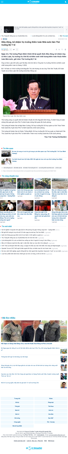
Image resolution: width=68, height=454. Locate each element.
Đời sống (17, 418)
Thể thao (51, 406)
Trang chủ (17, 398)
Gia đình (50, 414)
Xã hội (17, 402)
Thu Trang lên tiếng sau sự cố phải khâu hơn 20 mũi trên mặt (23, 237)
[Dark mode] (65, 1)
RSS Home (51, 441)
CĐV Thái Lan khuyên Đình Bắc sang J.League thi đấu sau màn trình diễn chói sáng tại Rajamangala (34, 246)
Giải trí (17, 414)
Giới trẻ (51, 410)
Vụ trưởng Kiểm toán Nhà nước (46, 167)
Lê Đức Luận (58, 167)
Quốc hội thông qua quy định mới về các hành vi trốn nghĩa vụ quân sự (25, 235)
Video (51, 398)
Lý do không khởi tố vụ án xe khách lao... (34, 36)
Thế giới (17, 406)
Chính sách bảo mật (19, 441)
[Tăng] (17, 49)
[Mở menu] (2, 1)
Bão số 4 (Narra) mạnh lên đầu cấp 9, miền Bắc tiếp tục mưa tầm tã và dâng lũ (28, 243)
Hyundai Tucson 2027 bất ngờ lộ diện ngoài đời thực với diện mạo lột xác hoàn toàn (30, 248)
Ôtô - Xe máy (51, 422)
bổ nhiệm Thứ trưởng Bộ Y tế (30, 167)
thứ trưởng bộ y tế (8, 167)
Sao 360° (50, 418)
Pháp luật (51, 402)
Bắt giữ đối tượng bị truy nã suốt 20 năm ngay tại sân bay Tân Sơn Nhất (26, 232)
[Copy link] (62, 49)
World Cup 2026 (17, 426)
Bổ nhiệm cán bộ (18, 167)
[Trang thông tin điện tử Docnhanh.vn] (33, 2)
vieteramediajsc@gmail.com (57, 435)
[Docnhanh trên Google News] (4, 49)
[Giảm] (10, 49)
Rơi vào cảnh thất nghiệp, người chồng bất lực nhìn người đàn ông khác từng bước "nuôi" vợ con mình (34, 251)
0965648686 (40, 435)
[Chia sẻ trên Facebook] (56, 49)
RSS (45, 441)
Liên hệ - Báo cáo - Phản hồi (35, 441)
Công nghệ (17, 422)
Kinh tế (17, 410)
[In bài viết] (65, 49)
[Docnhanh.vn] (34, 449)
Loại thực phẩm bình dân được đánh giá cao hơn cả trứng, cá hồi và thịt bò (27, 254)
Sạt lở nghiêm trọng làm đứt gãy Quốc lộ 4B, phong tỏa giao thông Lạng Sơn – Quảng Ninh (30, 230)
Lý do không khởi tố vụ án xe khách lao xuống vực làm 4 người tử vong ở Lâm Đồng (29, 240)
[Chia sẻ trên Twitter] (59, 49)
